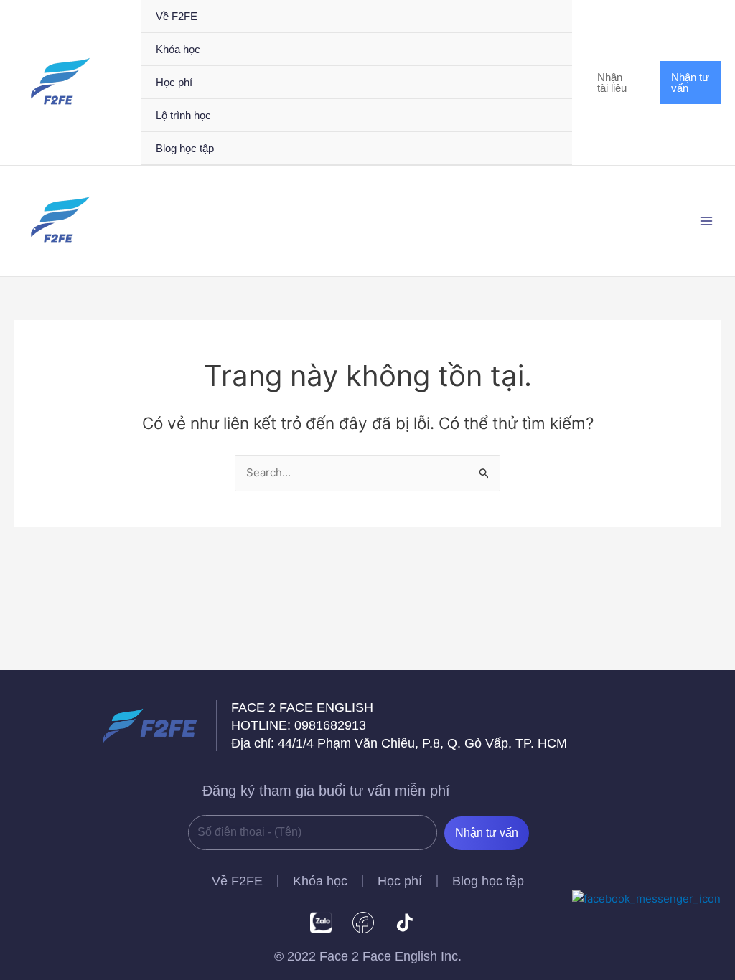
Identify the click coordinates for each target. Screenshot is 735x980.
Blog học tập (488, 881)
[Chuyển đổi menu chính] (706, 221)
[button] (616, 82)
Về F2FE (237, 881)
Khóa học (320, 881)
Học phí (400, 881)
